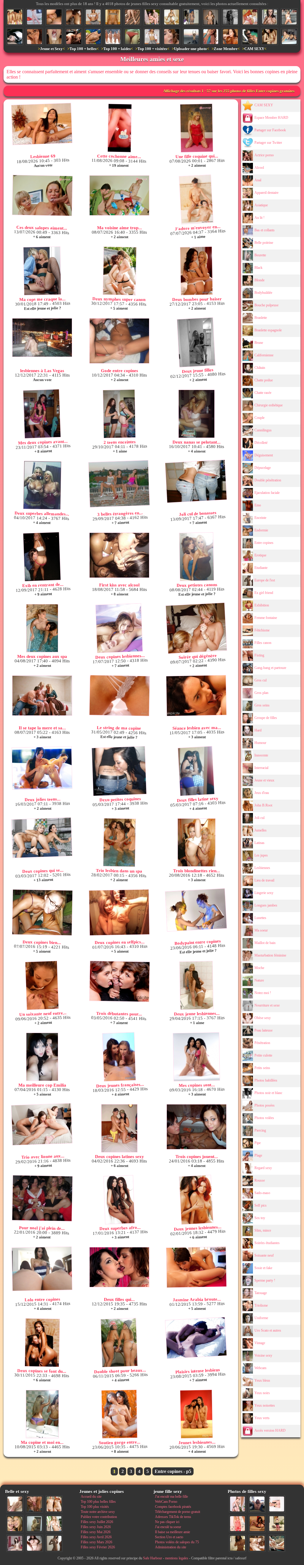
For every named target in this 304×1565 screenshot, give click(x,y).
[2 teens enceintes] (119, 414)
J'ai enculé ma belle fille (171, 1496)
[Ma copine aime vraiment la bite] (34, 17)
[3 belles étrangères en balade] (119, 484)
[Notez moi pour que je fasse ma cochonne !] (152, 36)
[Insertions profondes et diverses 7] (257, 1523)
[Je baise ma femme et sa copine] (73, 36)
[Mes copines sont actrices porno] (196, 1057)
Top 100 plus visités (95, 1507)
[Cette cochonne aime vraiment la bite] (119, 128)
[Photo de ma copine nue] (132, 17)
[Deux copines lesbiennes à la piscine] (119, 628)
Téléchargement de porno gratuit (177, 1512)
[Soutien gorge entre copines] (119, 1414)
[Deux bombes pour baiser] (196, 271)
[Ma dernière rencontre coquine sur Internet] (237, 1504)
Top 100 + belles (82, 48)
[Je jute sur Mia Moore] (171, 36)
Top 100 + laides (117, 48)
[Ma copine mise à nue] (210, 17)
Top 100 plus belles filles (98, 1502)
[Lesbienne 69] (42, 124)
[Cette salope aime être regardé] (276, 1523)
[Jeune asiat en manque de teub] (171, 17)
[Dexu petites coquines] (119, 771)
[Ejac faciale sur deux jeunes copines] (14, 1523)
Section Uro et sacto (169, 1537)
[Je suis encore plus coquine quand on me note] (237, 1523)
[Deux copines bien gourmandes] (42, 912)
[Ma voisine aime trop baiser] (119, 195)
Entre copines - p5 (173, 1471)
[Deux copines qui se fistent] (41, 838)
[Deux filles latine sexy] (196, 771)
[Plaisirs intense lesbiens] (196, 1338)
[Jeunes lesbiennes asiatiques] (196, 1414)
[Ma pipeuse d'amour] (14, 36)
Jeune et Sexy (51, 48)
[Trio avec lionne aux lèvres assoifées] (42, 1124)
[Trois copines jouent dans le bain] (196, 1126)
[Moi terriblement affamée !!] (289, 36)
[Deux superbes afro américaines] (119, 1199)
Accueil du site (91, 1496)
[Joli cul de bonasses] (196, 481)
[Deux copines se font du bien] (42, 1342)
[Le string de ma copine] (119, 695)
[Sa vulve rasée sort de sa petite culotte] (132, 36)
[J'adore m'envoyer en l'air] (196, 200)
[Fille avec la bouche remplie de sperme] (54, 36)
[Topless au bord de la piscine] (250, 36)
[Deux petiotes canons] (196, 556)
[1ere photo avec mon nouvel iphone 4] (257, 1504)
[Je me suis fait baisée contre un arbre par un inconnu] (152, 17)
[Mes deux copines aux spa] (42, 628)
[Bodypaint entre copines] (196, 910)
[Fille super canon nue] (54, 1523)
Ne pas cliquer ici (167, 1522)
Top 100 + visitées (152, 48)
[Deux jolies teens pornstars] (41, 768)
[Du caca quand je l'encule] (54, 17)
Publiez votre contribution (99, 1517)
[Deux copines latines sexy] (119, 1128)
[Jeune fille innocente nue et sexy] (14, 1504)
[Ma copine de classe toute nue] (191, 17)
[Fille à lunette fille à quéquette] (34, 36)
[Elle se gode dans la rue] (289, 17)
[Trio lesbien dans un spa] (119, 842)
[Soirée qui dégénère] (196, 628)
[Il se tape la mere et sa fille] (42, 695)
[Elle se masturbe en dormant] (93, 36)
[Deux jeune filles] (196, 342)
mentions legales (176, 1558)
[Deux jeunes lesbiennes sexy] (196, 1200)
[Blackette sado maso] (112, 17)
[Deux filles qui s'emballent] (119, 1267)
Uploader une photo (190, 48)
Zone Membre (226, 48)
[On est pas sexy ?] (230, 17)
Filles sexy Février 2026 (98, 1547)
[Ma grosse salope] (34, 1543)
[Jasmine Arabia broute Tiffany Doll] (196, 1267)
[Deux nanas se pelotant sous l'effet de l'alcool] (196, 414)
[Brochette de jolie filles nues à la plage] (112, 36)
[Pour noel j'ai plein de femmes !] (42, 1198)
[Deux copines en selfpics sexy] (119, 912)
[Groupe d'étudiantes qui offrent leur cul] (14, 17)
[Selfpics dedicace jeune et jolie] (34, 1523)
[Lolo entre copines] (42, 1268)
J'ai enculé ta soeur (168, 1527)
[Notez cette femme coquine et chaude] (276, 1504)
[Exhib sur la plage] (191, 36)
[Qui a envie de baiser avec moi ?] (250, 17)
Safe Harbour (152, 1558)
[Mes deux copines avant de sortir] (42, 413)
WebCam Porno (166, 1502)
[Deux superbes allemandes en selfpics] (42, 485)
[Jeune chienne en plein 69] (257, 1543)
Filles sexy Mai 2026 (95, 1532)
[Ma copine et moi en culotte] (42, 1414)
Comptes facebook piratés (173, 1507)
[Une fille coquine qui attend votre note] (196, 128)
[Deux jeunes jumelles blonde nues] (54, 1504)
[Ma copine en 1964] (276, 1543)
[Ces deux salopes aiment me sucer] (42, 195)
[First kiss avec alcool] (119, 555)
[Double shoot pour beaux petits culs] (119, 1342)
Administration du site (170, 1547)
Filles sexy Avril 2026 (96, 1537)
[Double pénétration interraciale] (73, 17)
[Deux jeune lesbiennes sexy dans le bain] (196, 985)
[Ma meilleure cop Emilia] (42, 1057)
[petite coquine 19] (237, 1543)
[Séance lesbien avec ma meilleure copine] (196, 695)
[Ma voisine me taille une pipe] (34, 1504)
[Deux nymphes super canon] (119, 271)
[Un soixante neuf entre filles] (42, 985)
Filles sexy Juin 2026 (96, 1527)
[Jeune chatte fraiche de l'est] (210, 36)
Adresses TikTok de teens (173, 1517)
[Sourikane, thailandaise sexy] (269, 36)
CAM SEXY (254, 48)
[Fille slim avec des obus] (54, 1543)
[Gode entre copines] (119, 340)
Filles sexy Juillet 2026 (97, 1522)
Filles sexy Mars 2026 (96, 1542)
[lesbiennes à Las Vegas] (42, 337)
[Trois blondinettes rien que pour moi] (196, 842)
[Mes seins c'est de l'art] (269, 17)
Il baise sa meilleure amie (172, 1532)
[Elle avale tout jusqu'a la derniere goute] (230, 36)
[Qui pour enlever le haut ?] (93, 17)
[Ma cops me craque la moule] (42, 271)
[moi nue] (14, 1543)
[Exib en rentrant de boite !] (42, 556)
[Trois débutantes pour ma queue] (119, 981)
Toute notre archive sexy (98, 1512)
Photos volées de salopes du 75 (177, 1542)
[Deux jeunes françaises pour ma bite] (119, 1057)
